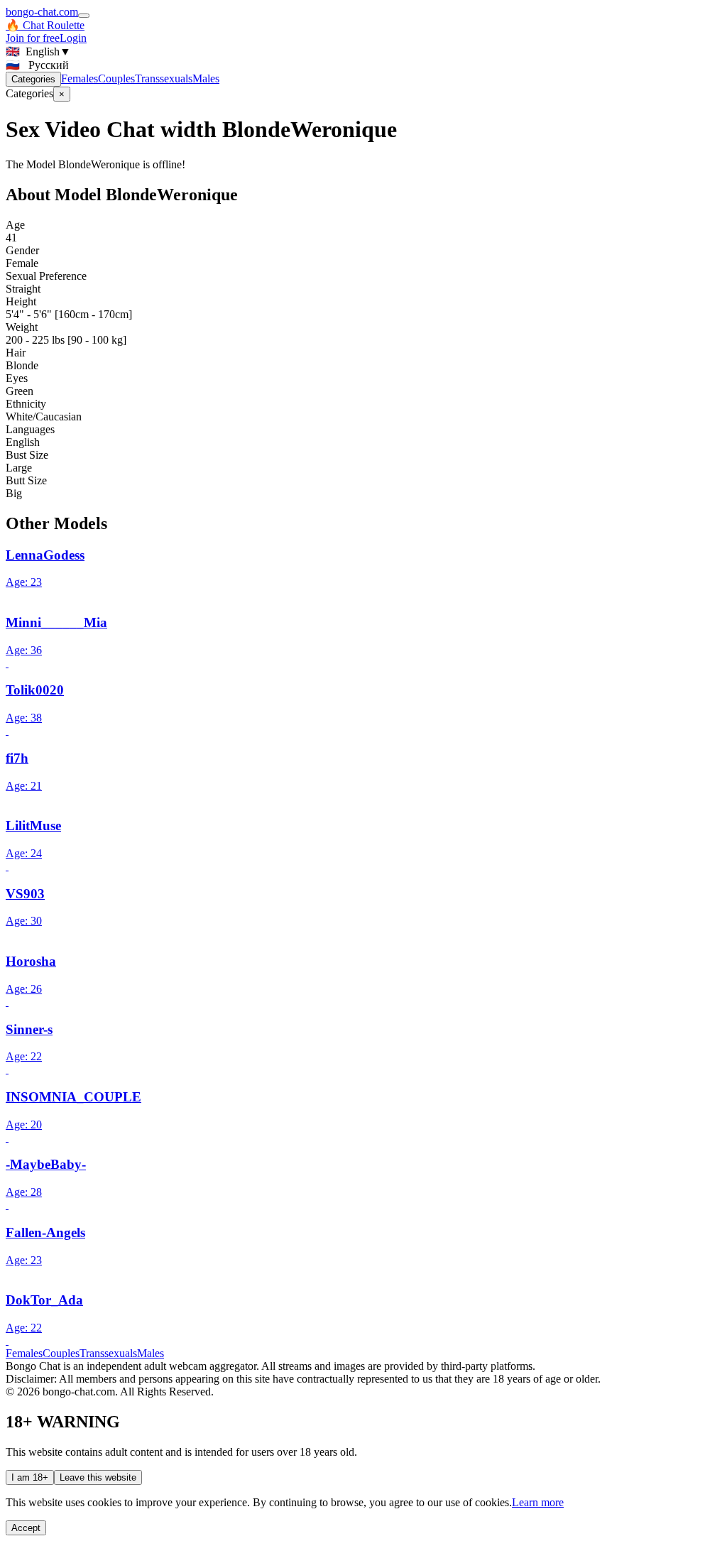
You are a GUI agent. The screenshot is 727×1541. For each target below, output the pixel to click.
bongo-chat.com (42, 12)
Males (205, 78)
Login (73, 38)
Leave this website (98, 1477)
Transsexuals (163, 78)
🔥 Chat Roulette (45, 25)
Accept (25, 1528)
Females (79, 78)
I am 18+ (29, 1477)
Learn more (538, 1502)
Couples (116, 78)
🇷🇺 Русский (37, 65)
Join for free (33, 38)
